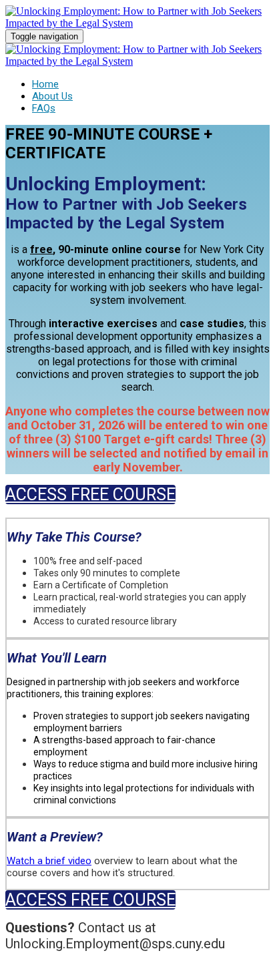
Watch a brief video (49, 861)
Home (45, 84)
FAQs (43, 108)
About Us (52, 96)
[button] (90, 494)
